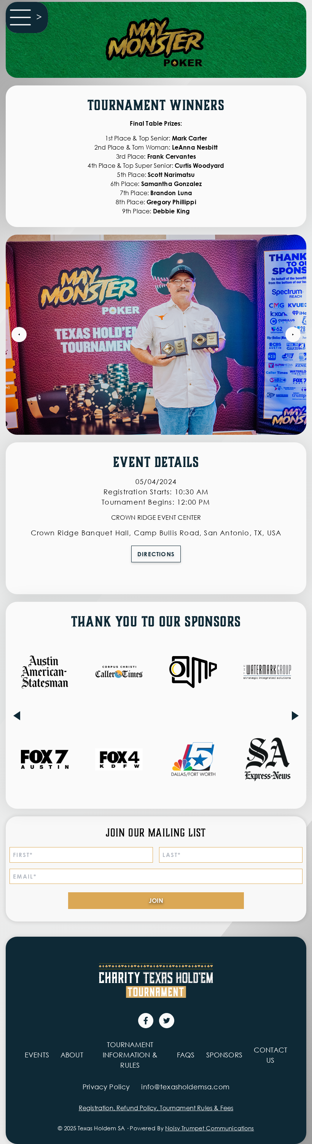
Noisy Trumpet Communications (209, 1128)
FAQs (186, 1055)
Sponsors (224, 1055)
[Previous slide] (16, 715)
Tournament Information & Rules (130, 1054)
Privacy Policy (106, 1086)
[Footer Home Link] (156, 980)
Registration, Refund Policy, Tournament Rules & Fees (156, 1108)
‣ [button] (19, 334)
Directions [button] (156, 554)
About (71, 1055)
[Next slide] (295, 715)
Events (37, 1055)
